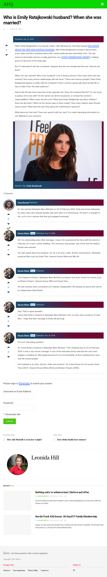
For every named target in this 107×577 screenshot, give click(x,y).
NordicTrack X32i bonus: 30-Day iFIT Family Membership (66, 516)
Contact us (45, 570)
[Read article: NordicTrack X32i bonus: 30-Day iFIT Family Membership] (17, 525)
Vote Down (6, 55)
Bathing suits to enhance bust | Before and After (62, 492)
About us (6, 570)
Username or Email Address (17, 391)
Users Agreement (19, 570)
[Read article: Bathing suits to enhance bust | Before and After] (17, 501)
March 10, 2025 (57, 496)
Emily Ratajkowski (34, 186)
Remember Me (12, 414)
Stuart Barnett (23, 202)
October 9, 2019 (16, 29)
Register (24, 383)
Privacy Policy (33, 570)
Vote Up (6, 44)
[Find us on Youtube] (74, 570)
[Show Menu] (102, 4)
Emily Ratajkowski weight (75, 57)
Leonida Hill (45, 457)
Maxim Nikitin (23, 233)
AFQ (8, 4)
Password (8, 403)
